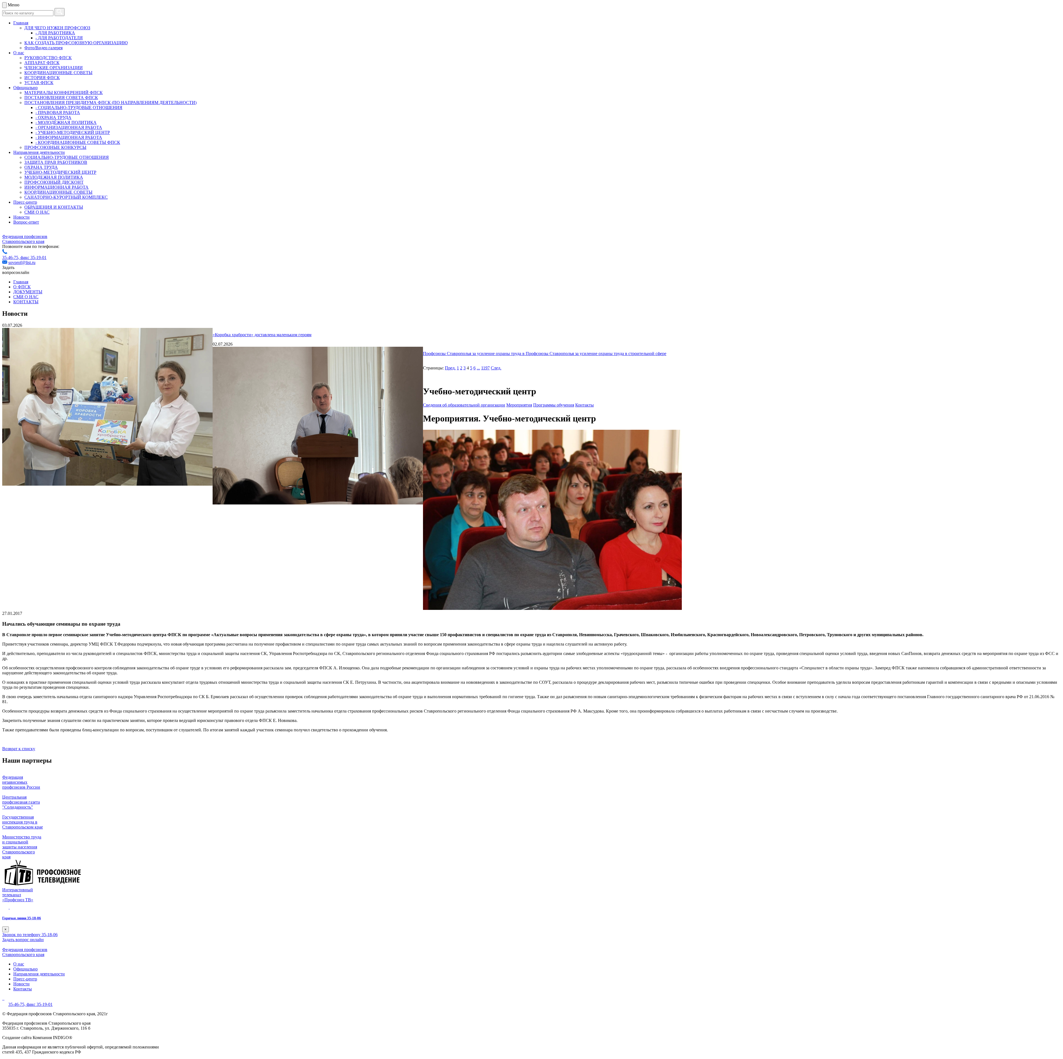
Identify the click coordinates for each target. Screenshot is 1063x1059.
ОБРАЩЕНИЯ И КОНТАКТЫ (53, 207)
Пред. (450, 368)
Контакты (584, 405)
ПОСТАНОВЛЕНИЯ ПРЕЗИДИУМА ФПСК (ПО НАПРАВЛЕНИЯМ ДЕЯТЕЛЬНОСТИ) (110, 102)
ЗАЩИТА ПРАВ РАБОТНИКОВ (55, 162)
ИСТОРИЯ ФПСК (42, 77)
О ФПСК (22, 286)
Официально (25, 87)
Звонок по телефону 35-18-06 (30, 934)
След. (496, 368)
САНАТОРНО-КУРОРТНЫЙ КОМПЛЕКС (66, 197)
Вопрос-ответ (26, 222)
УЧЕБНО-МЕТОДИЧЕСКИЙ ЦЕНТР (60, 172)
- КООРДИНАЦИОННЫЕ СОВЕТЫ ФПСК (77, 142)
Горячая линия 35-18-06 (21, 918)
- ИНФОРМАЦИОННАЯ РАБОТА (68, 137)
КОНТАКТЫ (25, 301)
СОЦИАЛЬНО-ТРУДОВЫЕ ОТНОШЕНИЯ (66, 157)
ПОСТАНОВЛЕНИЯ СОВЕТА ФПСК (61, 97)
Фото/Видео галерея (43, 47)
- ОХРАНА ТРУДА (53, 117)
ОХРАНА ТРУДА (41, 167)
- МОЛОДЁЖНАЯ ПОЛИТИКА (66, 122)
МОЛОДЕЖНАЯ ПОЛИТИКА (53, 177)
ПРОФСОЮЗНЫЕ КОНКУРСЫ (55, 147)
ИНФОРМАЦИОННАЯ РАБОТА (56, 187)
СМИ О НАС (37, 212)
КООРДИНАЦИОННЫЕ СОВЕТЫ (58, 72)
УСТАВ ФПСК (38, 82)
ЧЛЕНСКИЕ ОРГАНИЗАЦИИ (53, 67)
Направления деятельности (39, 152)
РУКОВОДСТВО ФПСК (48, 57)
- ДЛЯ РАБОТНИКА (55, 32)
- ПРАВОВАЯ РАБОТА (57, 112)
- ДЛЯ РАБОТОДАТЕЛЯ (59, 37)
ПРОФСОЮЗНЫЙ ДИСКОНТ (54, 182)
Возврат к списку (18, 748)
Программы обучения (553, 405)
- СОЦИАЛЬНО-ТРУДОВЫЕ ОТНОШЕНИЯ (78, 107)
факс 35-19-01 (33, 257)
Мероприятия (519, 405)
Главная (20, 22)
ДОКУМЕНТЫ (27, 291)
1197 (485, 368)
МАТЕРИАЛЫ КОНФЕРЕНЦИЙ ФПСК (63, 92)
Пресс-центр (25, 202)
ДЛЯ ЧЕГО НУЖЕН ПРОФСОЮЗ (57, 27)
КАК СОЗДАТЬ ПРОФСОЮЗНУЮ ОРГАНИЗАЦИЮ (76, 42)
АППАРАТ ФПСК (42, 62)
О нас (18, 52)
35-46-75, (11, 257)
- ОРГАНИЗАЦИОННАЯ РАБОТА (68, 127)
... (478, 368)
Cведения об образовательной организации (464, 405)
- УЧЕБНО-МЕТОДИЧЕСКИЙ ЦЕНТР (72, 132)
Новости (21, 217)
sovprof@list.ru (21, 262)
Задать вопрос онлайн (23, 939)
